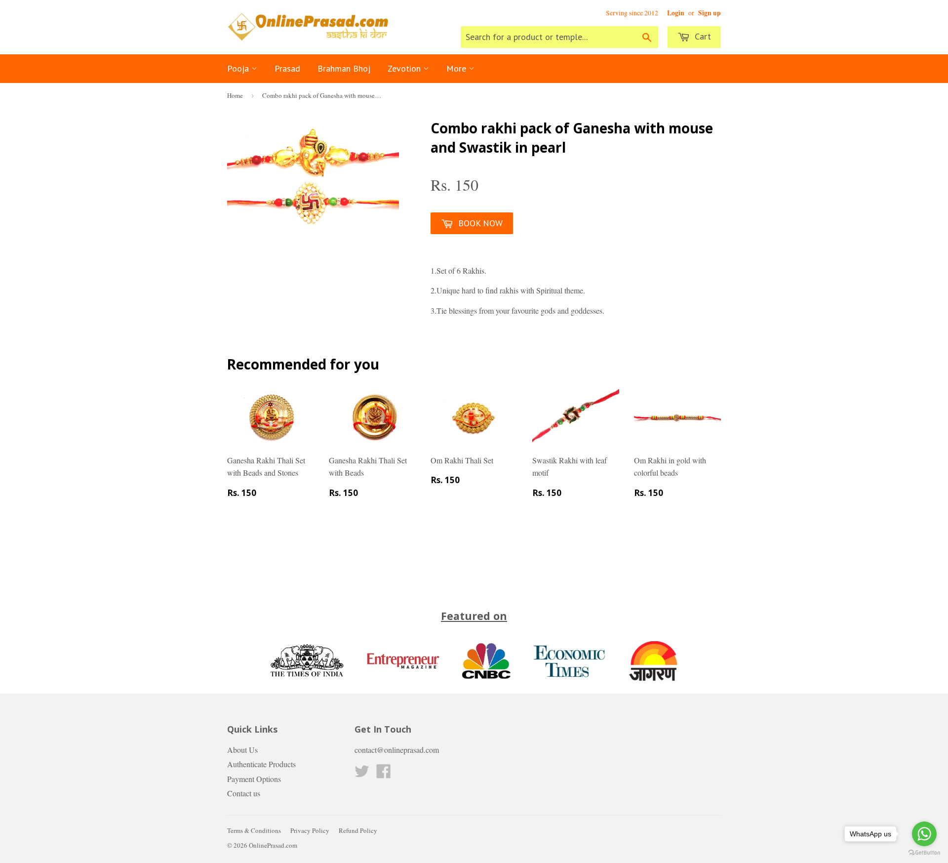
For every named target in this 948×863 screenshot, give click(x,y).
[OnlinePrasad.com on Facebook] (383, 774)
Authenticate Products (261, 764)
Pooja (239, 68)
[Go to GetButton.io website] (924, 853)
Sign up (709, 13)
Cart (701, 36)
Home (235, 95)
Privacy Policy (309, 830)
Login (675, 13)
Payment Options (254, 779)
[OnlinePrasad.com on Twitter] (362, 774)
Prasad (287, 68)
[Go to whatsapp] (924, 834)
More (457, 68)
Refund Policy (358, 830)
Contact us (243, 793)
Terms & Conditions (254, 830)
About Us (242, 749)
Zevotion (405, 68)
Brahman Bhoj (343, 68)
